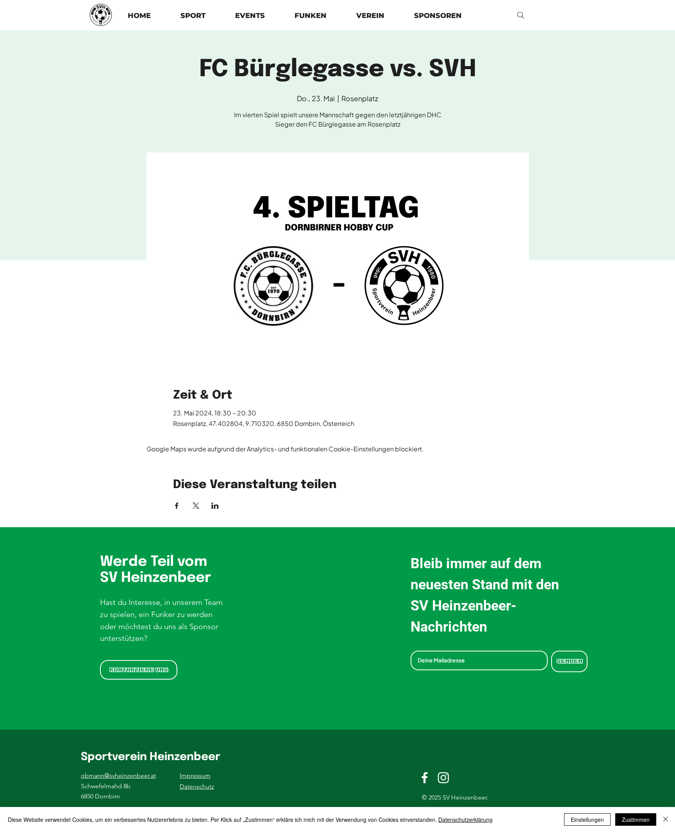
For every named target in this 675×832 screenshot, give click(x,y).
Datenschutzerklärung (465, 819)
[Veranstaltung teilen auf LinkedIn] (215, 506)
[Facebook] (424, 777)
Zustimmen (636, 819)
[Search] (520, 15)
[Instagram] (443, 777)
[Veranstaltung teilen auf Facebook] (176, 506)
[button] (370, 16)
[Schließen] (665, 819)
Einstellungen (587, 819)
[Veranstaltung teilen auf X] (196, 506)
